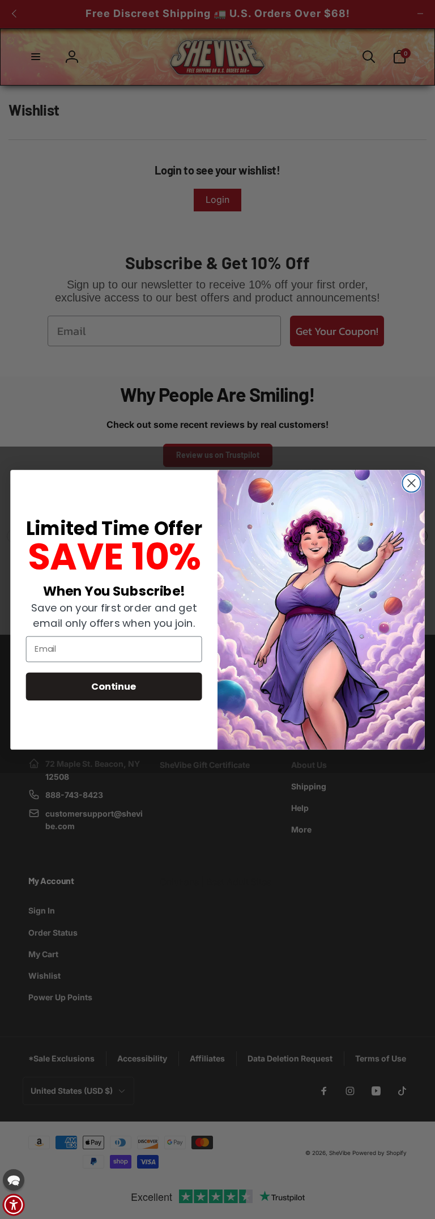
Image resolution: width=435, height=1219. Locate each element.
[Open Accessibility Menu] (13, 1204)
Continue (114, 685)
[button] (13, 1180)
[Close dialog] (411, 483)
